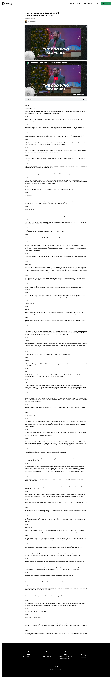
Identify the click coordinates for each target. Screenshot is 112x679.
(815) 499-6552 (47, 657)
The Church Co (56, 672)
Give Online (83, 657)
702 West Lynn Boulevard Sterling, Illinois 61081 (65, 657)
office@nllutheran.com (28, 657)
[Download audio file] (25, 103)
